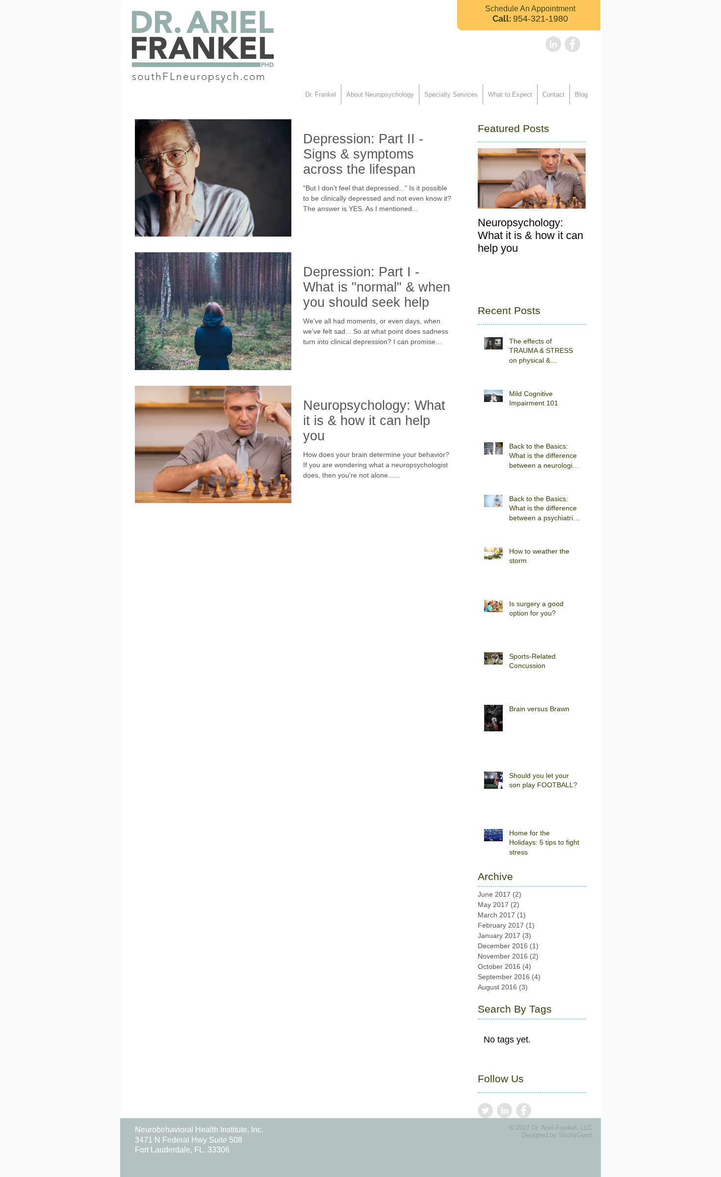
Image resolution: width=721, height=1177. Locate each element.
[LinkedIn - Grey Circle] (553, 44)
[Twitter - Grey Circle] (485, 1110)
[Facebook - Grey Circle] (572, 44)
